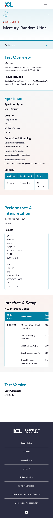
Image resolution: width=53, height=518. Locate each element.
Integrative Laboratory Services (26, 494)
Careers (26, 451)
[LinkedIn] (26, 512)
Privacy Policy (26, 477)
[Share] (48, 14)
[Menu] (45, 4)
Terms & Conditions (26, 485)
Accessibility (26, 443)
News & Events (26, 460)
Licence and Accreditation (26, 502)
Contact (26, 468)
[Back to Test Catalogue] (5, 14)
